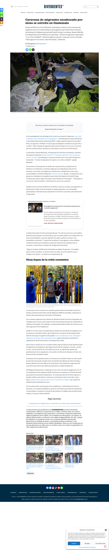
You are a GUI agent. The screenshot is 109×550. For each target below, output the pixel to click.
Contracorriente (57, 174)
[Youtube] (59, 488)
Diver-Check (59, 12)
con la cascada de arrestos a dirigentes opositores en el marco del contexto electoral (53, 337)
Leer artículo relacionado (53, 223)
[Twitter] (50, 488)
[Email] (1, 16)
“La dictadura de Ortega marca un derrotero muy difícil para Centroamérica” (54, 403)
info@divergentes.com (81, 499)
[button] (106, 530)
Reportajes (30, 12)
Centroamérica (50, 12)
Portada (23, 12)
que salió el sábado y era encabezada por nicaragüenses (53, 137)
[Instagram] (53, 488)
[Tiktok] (56, 488)
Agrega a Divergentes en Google (53, 129)
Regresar (30, 473)
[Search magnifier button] (98, 7)
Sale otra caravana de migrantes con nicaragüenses (72, 447)
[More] (1, 22)
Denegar (87, 543)
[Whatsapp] (1, 13)
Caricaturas (83, 12)
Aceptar (74, 543)
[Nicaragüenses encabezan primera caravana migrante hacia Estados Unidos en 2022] (35, 440)
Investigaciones (39, 12)
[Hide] (0, 25)
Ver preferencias (100, 543)
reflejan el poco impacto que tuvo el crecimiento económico (50, 380)
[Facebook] (1, 9)
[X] (1, 19)
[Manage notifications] (105, 546)
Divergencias (68, 12)
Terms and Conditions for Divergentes (87, 547)
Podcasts (76, 12)
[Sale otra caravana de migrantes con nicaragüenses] (73, 440)
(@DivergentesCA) (40, 44)
